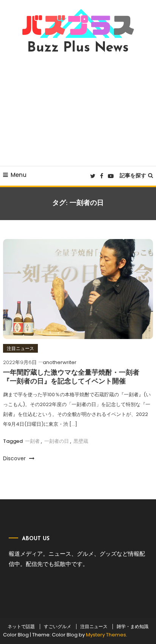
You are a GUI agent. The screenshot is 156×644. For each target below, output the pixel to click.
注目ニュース (20, 348)
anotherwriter (59, 362)
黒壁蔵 (80, 441)
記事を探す (133, 175)
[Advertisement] (78, 110)
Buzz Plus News (78, 48)
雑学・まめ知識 (132, 626)
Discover (15, 458)
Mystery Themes (106, 634)
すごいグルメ (57, 626)
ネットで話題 (21, 626)
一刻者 (32, 441)
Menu (19, 175)
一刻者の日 (56, 441)
